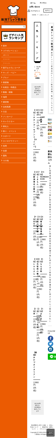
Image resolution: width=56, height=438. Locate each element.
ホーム (33, 3)
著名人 (6, 126)
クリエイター (6, 59)
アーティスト (6, 63)
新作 (5, 46)
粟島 (5, 155)
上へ (50, 432)
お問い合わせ (34, 7)
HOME (34, 15)
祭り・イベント (9, 131)
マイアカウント (35, 11)
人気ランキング (44, 15)
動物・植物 (8, 92)
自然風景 (7, 107)
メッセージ (8, 116)
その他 (6, 160)
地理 (5, 97)
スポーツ (7, 136)
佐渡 (5, 151)
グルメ (6, 77)
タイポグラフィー (10, 141)
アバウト (43, 3)
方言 (5, 111)
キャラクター (8, 121)
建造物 (6, 102)
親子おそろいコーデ (11, 67)
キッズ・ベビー (9, 72)
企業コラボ (6, 55)
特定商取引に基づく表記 (38, 425)
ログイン (48, 10)
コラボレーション (10, 50)
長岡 (5, 146)
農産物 (6, 82)
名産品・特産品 (9, 87)
